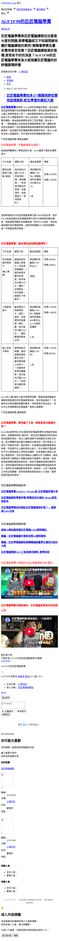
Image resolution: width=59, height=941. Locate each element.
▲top (3, 692)
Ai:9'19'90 (5, 661)
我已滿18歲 (6, 936)
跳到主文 (5, 29)
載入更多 (5, 698)
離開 (16, 936)
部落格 (10, 80)
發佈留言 (5, 715)
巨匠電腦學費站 (25, 687)
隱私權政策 (48, 900)
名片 (9, 84)
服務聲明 (29, 903)
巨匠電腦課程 (7, 768)
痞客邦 (21, 676)
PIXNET (13, 900)
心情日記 (23, 71)
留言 (27, 676)
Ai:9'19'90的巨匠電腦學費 (26, 21)
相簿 (9, 77)
